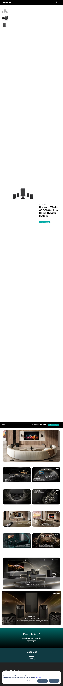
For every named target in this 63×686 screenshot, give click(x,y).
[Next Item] (34, 193)
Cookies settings (31, 680)
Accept (42, 680)
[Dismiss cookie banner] (59, 673)
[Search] (57, 2)
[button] (44, 222)
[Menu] (59, 2)
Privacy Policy (39, 677)
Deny (54, 680)
